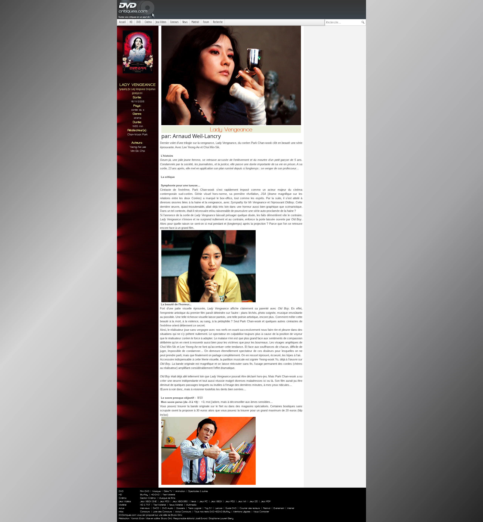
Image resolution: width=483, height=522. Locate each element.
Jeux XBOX (216, 501)
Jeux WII (242, 501)
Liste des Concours (162, 511)
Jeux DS (253, 501)
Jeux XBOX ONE (148, 501)
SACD (156, 508)
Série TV (168, 491)
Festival (266, 508)
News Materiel (176, 505)
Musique (156, 491)
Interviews (145, 508)
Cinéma (148, 22)
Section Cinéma (148, 498)
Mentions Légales (241, 511)
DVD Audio (167, 508)
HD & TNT (145, 505)
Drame (137, 118)
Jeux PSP (265, 501)
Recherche (218, 22)
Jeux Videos (160, 22)
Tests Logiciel (194, 508)
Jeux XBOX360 (180, 501)
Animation (180, 491)
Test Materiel (169, 494)
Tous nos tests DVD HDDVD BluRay (212, 511)
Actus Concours (183, 511)
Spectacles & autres (198, 491)
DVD (138, 22)
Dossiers (180, 508)
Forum (206, 22)
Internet (290, 508)
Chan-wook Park (137, 134)
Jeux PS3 (164, 501)
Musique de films (167, 498)
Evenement (279, 508)
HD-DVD (155, 494)
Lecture (218, 508)
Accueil (122, 22)
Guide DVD (230, 508)
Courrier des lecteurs (250, 508)
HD (131, 22)
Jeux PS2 (230, 501)
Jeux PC (203, 501)
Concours (174, 22)
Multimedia (191, 505)
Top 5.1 (208, 508)
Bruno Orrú (166, 518)
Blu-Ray (144, 494)
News (185, 22)
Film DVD (144, 491)
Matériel (195, 22)
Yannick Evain (138, 518)
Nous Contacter (261, 511)
